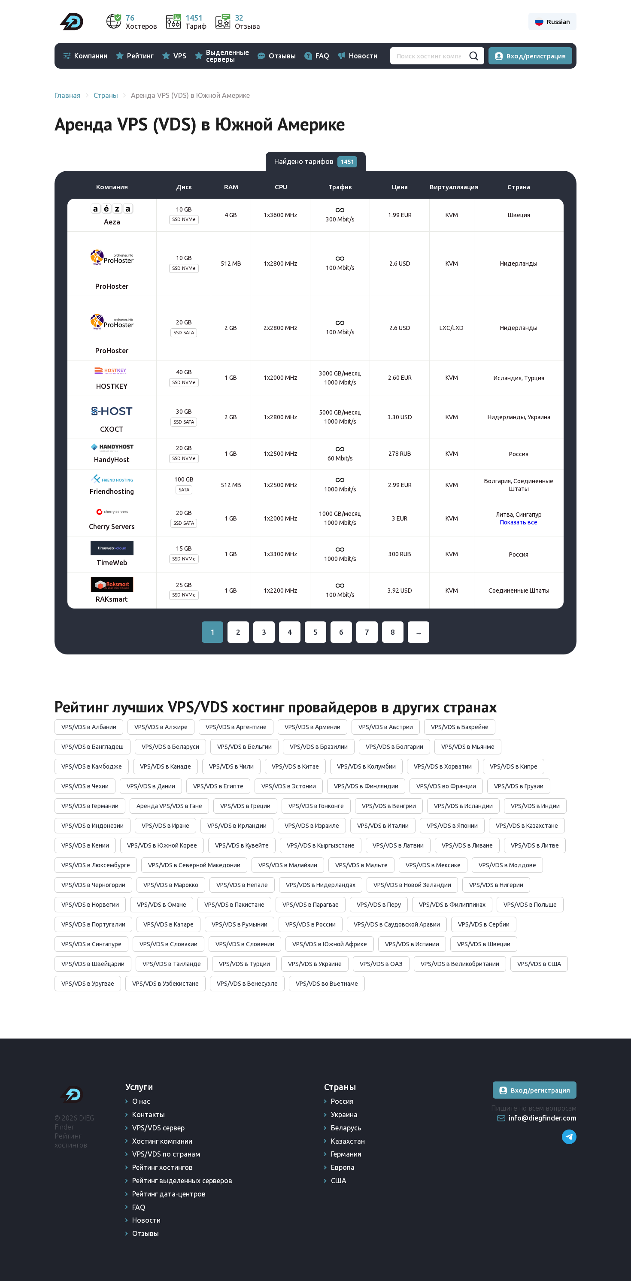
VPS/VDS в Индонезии (92, 825)
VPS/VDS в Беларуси (170, 746)
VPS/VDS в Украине (315, 963)
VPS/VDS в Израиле (312, 825)
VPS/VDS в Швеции (483, 944)
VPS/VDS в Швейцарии (92, 963)
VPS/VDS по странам (166, 1154)
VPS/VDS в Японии (452, 825)
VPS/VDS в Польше (530, 904)
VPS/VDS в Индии (535, 806)
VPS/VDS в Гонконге (316, 806)
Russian (558, 21)
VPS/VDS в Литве (535, 845)
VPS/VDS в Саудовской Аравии (397, 924)
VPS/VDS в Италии (383, 825)
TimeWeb (112, 562)
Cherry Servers (112, 526)
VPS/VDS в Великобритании (460, 963)
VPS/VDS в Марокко (170, 884)
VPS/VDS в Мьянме (467, 746)
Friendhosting (112, 491)
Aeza (112, 222)
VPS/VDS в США (539, 963)
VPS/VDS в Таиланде (172, 963)
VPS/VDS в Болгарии (394, 746)
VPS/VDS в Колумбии (366, 766)
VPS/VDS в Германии (89, 806)
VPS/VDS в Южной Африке (329, 944)
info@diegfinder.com (542, 1118)
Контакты (148, 1114)
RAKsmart (112, 599)
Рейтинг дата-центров (169, 1194)
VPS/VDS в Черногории (93, 884)
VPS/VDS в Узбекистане (165, 983)
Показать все (518, 522)
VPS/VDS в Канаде (165, 766)
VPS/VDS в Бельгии (244, 746)
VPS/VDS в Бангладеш (92, 746)
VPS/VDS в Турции (244, 963)
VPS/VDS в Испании (412, 944)
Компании (90, 56)
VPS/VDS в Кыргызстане (321, 845)
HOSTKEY (111, 386)
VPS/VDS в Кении (85, 845)
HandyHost (112, 459)
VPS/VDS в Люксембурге (95, 865)
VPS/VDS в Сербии (484, 924)
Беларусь (346, 1128)
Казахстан (348, 1141)
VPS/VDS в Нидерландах (320, 884)
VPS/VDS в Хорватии (443, 766)
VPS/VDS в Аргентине (236, 727)
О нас (141, 1101)
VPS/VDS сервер (158, 1128)
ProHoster (111, 286)
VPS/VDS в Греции (245, 806)
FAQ (322, 56)
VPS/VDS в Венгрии (389, 806)
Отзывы (282, 56)
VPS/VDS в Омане (161, 904)
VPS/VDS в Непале (242, 884)
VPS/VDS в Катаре (168, 924)
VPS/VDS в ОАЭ (381, 963)
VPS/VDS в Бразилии (319, 746)
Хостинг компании (162, 1141)
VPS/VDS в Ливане (467, 845)
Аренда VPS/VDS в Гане (169, 806)
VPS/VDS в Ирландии (237, 825)
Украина (344, 1114)
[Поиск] (473, 55)
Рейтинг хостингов (162, 1167)
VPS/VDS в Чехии (85, 786)
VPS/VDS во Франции (446, 786)
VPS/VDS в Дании (151, 786)
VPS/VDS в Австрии (385, 727)
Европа (343, 1167)
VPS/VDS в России (310, 924)
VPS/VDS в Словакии (168, 944)
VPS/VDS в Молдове (507, 865)
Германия (346, 1154)
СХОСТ (112, 429)
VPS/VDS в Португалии (93, 924)
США (338, 1180)
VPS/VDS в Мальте (361, 865)
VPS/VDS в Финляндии (366, 786)
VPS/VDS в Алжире (161, 727)
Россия (342, 1101)
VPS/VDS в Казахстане (527, 825)
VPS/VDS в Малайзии (287, 865)
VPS (179, 56)
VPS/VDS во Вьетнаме (327, 983)
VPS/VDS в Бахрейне (459, 727)
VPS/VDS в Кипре (513, 766)
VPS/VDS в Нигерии (496, 884)
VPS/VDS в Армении (312, 727)
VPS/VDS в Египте (218, 786)
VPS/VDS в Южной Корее (162, 845)
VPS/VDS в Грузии (518, 786)
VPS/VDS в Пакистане (234, 904)
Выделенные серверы (227, 55)
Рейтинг (140, 56)
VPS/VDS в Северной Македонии (194, 865)
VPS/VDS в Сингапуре (91, 944)
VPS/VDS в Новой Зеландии (412, 884)
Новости (363, 56)
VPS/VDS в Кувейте (242, 845)
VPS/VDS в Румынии (239, 924)
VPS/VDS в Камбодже (91, 766)
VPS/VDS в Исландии (463, 806)
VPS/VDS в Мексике (433, 865)
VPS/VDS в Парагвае (310, 904)
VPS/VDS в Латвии (398, 845)
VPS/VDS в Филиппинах (452, 904)
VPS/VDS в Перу (379, 904)
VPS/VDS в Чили (231, 766)
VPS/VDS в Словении (244, 944)
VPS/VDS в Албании (88, 727)
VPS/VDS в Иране (165, 825)
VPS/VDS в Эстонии (288, 786)
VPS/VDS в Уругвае (87, 983)
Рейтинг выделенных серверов (182, 1180)
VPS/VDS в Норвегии (90, 904)
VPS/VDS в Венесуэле (247, 983)
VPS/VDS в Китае (295, 766)
